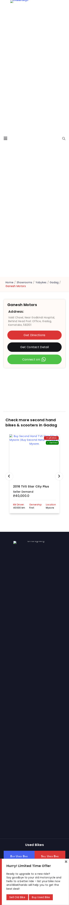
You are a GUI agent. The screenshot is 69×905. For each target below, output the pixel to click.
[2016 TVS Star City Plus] (34, 457)
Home (9, 282)
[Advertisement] (34, 387)
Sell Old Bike (17, 897)
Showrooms (24, 282)
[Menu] (5, 138)
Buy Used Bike (41, 897)
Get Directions (34, 335)
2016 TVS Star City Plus (31, 486)
